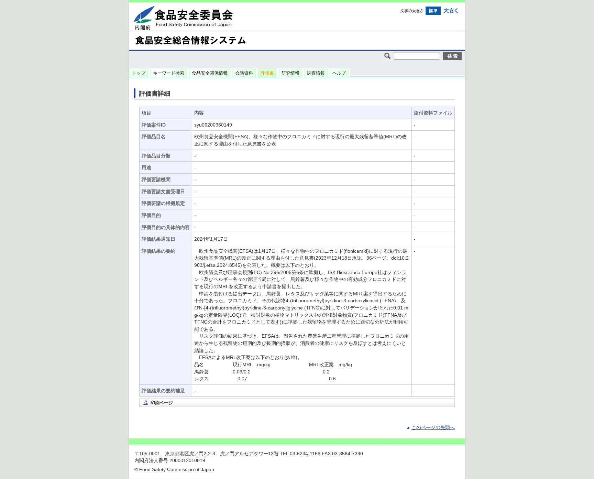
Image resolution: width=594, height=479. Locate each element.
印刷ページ (162, 402)
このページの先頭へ (433, 427)
